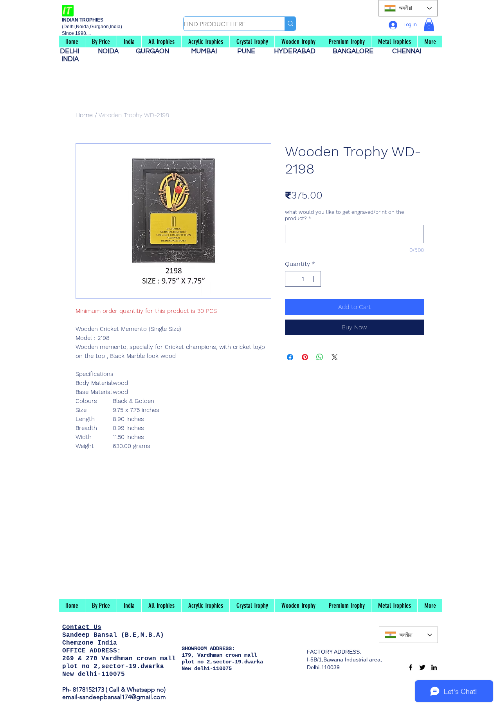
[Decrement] (291, 278)
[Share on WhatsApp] (319, 357)
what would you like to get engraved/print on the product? (344, 215)
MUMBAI (205, 51)
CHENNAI (407, 51)
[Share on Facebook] (290, 357)
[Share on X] (334, 357)
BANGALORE (355, 51)
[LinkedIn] (434, 667)
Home (84, 115)
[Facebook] (410, 667)
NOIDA (112, 51)
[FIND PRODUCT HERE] (290, 24)
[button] (429, 24)
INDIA (70, 59)
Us (97, 627)
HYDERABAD (298, 51)
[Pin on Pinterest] (305, 357)
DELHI (72, 51)
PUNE (249, 51)
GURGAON (155, 51)
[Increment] (314, 278)
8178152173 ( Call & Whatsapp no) (118, 689)
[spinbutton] (303, 278)
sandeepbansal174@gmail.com (122, 697)
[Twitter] (422, 667)
